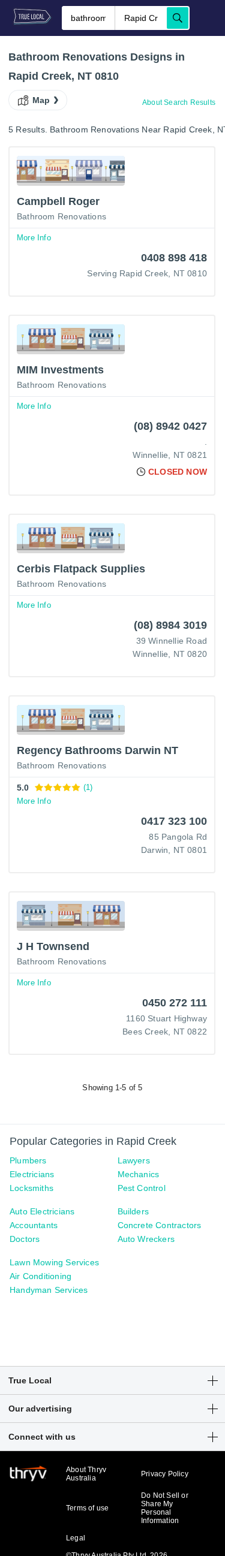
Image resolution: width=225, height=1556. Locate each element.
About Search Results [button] (178, 102)
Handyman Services (49, 1290)
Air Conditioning (40, 1276)
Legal (75, 1538)
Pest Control (142, 1188)
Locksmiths (31, 1188)
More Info (34, 237)
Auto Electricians (42, 1211)
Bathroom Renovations (61, 216)
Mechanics (139, 1174)
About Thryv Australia (86, 1473)
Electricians (32, 1174)
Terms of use (87, 1508)
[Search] (177, 18)
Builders (133, 1211)
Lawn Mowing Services (54, 1262)
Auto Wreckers (146, 1239)
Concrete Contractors (160, 1225)
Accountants (34, 1225)
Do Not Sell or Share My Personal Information (164, 1508)
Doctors (25, 1239)
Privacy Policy (164, 1474)
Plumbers (28, 1160)
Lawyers (134, 1160)
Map (41, 100)
